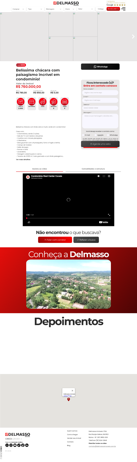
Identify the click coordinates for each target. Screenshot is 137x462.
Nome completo (88, 89)
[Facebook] (23, 445)
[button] (123, 9)
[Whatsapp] (7, 445)
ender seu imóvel (74, 438)
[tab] (39, 169)
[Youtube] (15, 445)
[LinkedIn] (26, 445)
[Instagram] (11, 445)
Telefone (86, 104)
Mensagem (87, 112)
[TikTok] (19, 445)
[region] (123, 9)
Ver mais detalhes (23, 159)
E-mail (85, 96)
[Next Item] (133, 37)
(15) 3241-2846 (101, 440)
